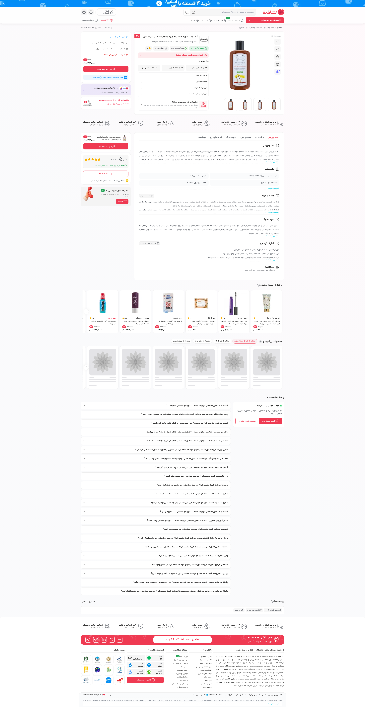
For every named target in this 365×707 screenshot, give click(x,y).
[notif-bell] (91, 12)
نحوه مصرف (231, 137)
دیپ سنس (121, 37)
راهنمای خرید (245, 137)
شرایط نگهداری (216, 137)
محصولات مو (269, 27)
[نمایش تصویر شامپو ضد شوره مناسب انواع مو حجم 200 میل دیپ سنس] (274, 104)
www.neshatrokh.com (90, 695)
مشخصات (259, 137)
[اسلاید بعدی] (86, 311)
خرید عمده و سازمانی (104, 27)
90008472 (105, 20)
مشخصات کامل (151, 68)
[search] (187, 12)
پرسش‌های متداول (247, 421)
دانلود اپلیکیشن (143, 679)
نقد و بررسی (272, 137)
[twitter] (112, 640)
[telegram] (96, 640)
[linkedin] (104, 640)
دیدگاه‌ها (202, 137)
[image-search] (193, 12)
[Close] (3, 3)
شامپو (241, 27)
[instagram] (88, 640)
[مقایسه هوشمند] (277, 72)
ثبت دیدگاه (104, 173)
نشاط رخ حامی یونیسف (199, 695)
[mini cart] (84, 12)
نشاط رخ (280, 27)
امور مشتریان (268, 421)
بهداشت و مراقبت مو (254, 27)
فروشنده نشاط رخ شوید (87, 27)
